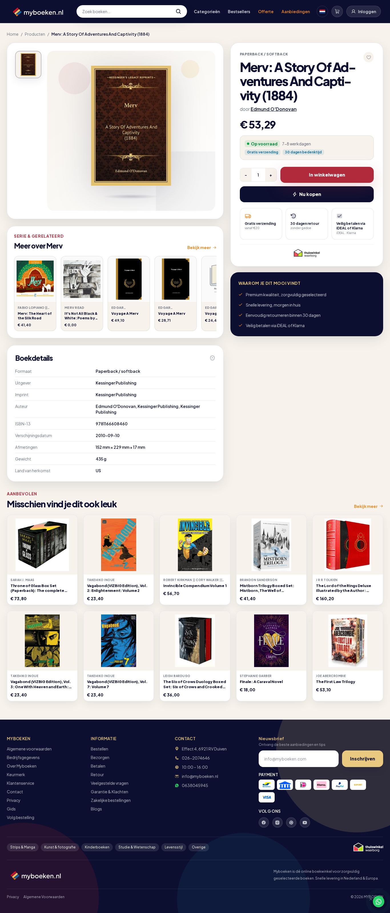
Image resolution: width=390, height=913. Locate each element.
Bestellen (99, 748)
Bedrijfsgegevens (23, 757)
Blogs (96, 808)
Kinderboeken (97, 847)
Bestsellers (239, 11)
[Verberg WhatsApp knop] (368, 901)
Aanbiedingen (296, 11)
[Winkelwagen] (337, 11)
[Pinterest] (291, 822)
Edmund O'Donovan (274, 109)
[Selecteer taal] (322, 11)
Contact (15, 791)
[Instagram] (277, 822)
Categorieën (207, 11)
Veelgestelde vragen (109, 783)
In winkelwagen (327, 175)
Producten (35, 34)
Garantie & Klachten (109, 791)
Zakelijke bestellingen (111, 800)
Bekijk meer (199, 247)
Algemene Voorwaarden (44, 897)
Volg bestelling (20, 817)
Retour (97, 774)
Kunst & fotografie (60, 847)
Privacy (14, 800)
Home (13, 34)
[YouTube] (305, 822)
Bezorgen (100, 757)
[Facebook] (264, 822)
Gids (11, 808)
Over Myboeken (22, 765)
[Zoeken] (178, 11)
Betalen (98, 765)
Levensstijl (174, 847)
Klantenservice (20, 783)
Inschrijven (362, 759)
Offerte (266, 11)
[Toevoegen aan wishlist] (368, 57)
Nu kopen (310, 194)
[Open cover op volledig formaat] (28, 64)
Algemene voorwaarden (29, 748)
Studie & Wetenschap (137, 847)
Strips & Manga (22, 847)
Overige (199, 847)
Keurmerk (16, 774)
